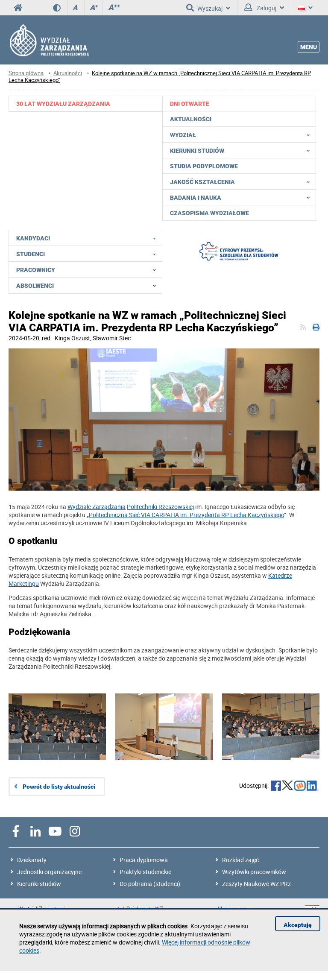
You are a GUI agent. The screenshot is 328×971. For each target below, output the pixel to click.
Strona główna (26, 73)
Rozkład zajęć (240, 860)
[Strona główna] (49, 40)
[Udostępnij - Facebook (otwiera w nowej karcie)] (276, 787)
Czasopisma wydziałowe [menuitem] (209, 213)
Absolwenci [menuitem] (35, 285)
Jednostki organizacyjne (49, 872)
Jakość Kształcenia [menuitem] (202, 181)
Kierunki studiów (39, 884)
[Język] (305, 7)
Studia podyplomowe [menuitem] (204, 166)
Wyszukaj (210, 8)
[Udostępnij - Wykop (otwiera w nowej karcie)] (300, 787)
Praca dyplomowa (144, 860)
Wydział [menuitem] (183, 135)
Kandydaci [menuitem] (33, 238)
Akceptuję (298, 924)
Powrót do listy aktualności (59, 786)
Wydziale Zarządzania (96, 507)
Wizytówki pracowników (254, 872)
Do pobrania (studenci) (150, 884)
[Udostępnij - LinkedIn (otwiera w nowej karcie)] (313, 787)
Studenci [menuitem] (30, 254)
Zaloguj (265, 8)
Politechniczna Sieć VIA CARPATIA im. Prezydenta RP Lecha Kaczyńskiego (186, 515)
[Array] (239, 252)
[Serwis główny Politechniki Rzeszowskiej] (18, 7)
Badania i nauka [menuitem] (195, 197)
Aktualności (67, 73)
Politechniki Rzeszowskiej (160, 507)
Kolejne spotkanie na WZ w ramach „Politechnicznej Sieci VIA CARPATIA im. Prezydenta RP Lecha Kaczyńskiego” (160, 77)
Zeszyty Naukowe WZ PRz (256, 884)
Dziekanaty (32, 860)
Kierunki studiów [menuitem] (197, 150)
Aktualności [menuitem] (190, 119)
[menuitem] (85, 103)
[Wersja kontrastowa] (60, 7)
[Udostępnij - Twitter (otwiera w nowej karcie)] (287, 787)
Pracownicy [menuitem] (35, 269)
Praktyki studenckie (145, 872)
